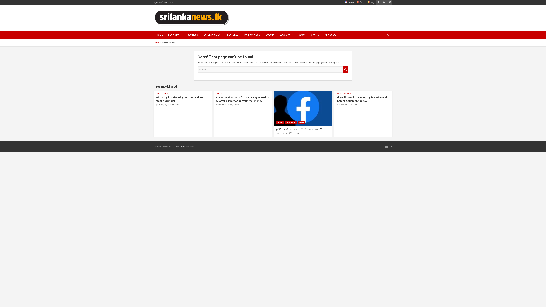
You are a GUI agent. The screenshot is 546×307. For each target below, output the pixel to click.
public (219, 94)
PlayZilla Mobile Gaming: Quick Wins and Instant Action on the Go (361, 99)
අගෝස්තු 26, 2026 (164, 105)
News (301, 35)
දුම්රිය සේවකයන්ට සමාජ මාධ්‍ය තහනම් (299, 129)
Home (159, 35)
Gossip (270, 35)
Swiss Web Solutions (185, 146)
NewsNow (330, 35)
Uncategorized (163, 94)
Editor (176, 105)
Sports (314, 35)
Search (345, 69)
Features (232, 35)
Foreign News (252, 35)
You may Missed (166, 86)
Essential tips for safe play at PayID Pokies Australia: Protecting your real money (242, 99)
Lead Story (175, 35)
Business (192, 35)
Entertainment (213, 35)
